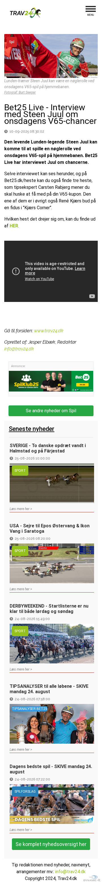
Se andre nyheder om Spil (51, 410)
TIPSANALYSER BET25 (29, 709)
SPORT (20, 471)
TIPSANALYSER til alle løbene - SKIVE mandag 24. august (49, 689)
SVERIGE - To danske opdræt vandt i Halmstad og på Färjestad (48, 448)
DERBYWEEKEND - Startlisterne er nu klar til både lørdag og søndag (49, 608)
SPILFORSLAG (25, 792)
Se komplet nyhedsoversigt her (51, 844)
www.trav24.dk (48, 330)
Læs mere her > (21, 509)
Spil (11, 42)
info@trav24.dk (19, 349)
